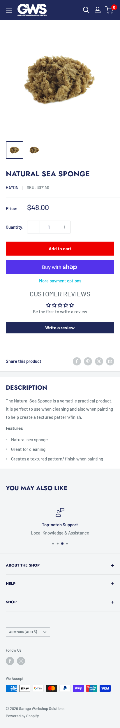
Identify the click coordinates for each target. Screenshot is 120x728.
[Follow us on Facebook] (10, 661)
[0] (109, 9)
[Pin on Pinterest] (88, 361)
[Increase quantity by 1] (64, 227)
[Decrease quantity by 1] (33, 227)
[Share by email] (110, 361)
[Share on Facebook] (77, 361)
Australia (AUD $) (23, 631)
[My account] (97, 10)
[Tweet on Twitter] (99, 361)
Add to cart (60, 248)
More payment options (60, 280)
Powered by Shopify (22, 715)
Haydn (12, 187)
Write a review (60, 327)
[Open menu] (9, 10)
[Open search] (86, 10)
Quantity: (15, 227)
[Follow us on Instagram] (21, 661)
